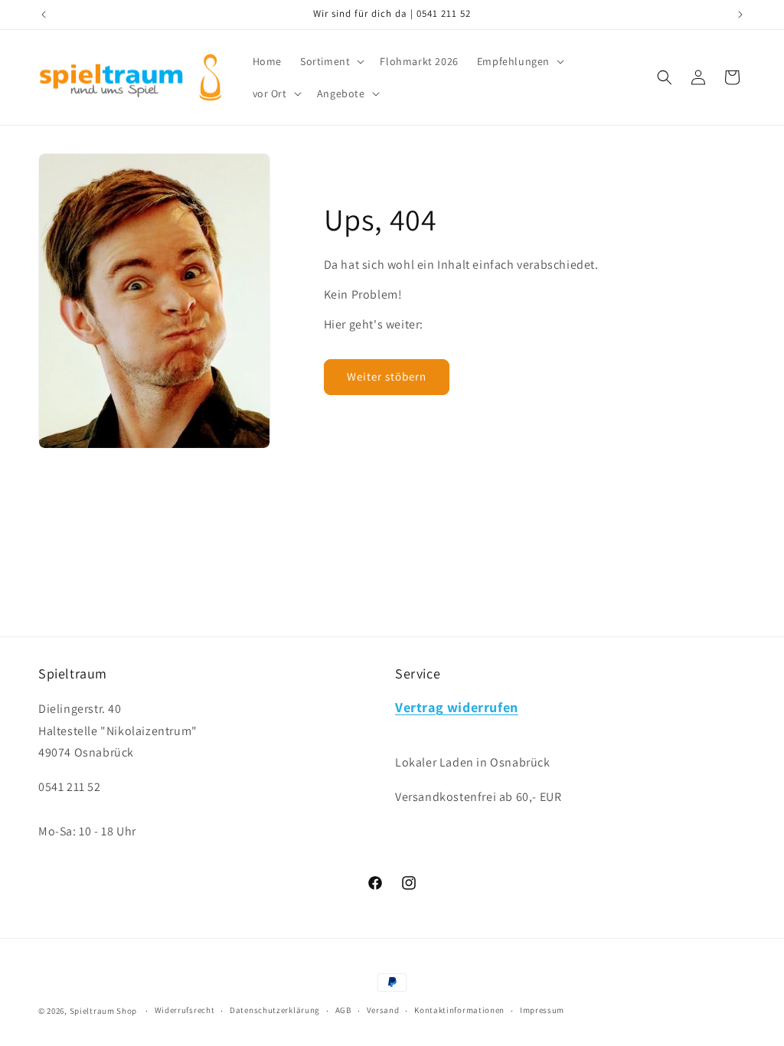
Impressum (542, 1010)
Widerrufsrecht (185, 1010)
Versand (383, 1010)
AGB (343, 1010)
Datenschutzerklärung (275, 1010)
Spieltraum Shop (104, 1010)
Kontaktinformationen (459, 1010)
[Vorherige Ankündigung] (43, 14)
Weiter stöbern (386, 376)
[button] (331, 61)
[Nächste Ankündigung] (740, 14)
